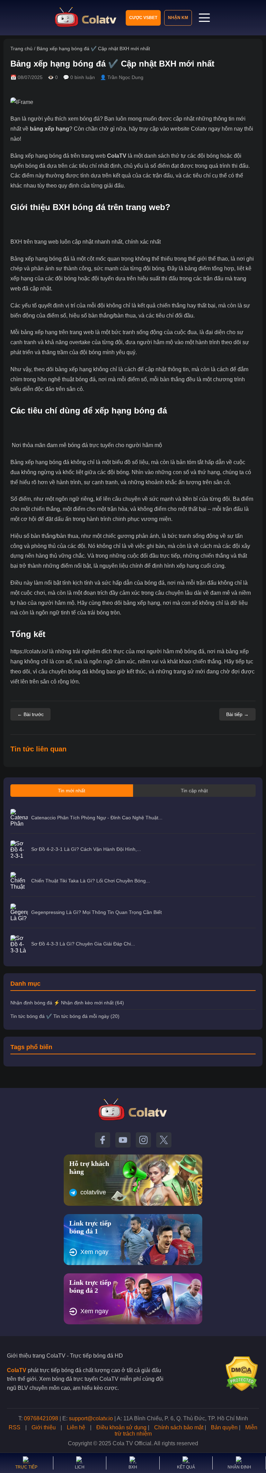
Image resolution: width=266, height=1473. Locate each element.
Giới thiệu (44, 1427)
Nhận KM (178, 17)
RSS (14, 1427)
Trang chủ (21, 48)
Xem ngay (94, 1251)
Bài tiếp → (237, 714)
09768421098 (41, 1418)
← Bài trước (30, 714)
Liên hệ (76, 1427)
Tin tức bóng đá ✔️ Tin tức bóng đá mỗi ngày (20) (64, 1016)
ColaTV (116, 156)
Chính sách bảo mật (178, 1427)
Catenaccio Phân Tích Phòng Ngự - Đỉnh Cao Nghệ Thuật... (96, 817)
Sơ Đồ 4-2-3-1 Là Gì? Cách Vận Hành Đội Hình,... (86, 849)
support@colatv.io (91, 1418)
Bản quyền (224, 1427)
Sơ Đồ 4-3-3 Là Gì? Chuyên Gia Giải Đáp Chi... (83, 944)
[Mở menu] (204, 18)
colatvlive (93, 1192)
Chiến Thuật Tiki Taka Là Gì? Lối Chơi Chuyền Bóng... (90, 880)
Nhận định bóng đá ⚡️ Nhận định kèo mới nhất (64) (67, 1002)
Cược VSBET (143, 17)
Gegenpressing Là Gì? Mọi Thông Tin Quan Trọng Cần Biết (96, 912)
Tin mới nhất (71, 790)
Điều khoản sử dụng (121, 1427)
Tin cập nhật (194, 790)
